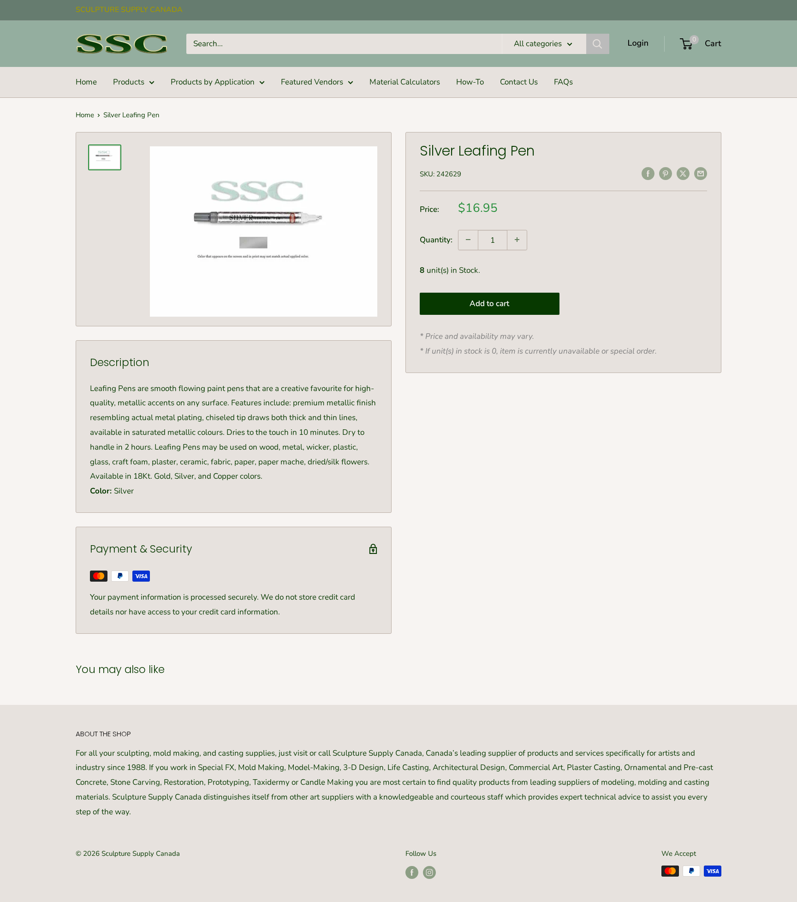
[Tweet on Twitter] (683, 173)
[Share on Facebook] (648, 173)
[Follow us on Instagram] (429, 872)
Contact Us (519, 82)
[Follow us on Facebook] (411, 872)
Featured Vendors (312, 82)
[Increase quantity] (517, 239)
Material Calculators (404, 82)
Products (128, 82)
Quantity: (436, 240)
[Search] (597, 44)
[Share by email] (700, 173)
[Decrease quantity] (468, 239)
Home (86, 82)
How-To (470, 82)
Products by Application (213, 82)
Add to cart (489, 303)
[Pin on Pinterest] (665, 173)
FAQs (563, 82)
